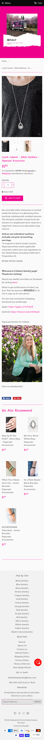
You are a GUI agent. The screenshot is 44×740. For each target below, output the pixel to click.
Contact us (22, 649)
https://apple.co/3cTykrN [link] (20, 307)
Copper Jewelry (22, 595)
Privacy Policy (22, 660)
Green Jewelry (22, 602)
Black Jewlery (22, 581)
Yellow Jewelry (22, 628)
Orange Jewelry (22, 606)
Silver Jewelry (22, 621)
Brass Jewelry (22, 588)
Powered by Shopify (21, 726)
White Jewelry (22, 624)
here (15, 282)
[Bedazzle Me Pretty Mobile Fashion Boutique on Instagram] (23, 713)
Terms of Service (22, 664)
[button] (22, 171)
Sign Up (37, 702)
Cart (39, 3)
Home (4, 61)
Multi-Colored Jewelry (22, 632)
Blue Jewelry (22, 584)
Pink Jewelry (22, 610)
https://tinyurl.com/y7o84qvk (25, 312)
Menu (8, 3)
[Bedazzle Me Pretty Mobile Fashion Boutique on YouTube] (28, 713)
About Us (22, 645)
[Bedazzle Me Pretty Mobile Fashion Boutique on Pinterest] (19, 713)
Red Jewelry (22, 617)
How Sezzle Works (22, 667)
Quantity (5, 180)
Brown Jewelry (22, 592)
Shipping (6, 173)
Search (22, 642)
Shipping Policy (22, 656)
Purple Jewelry (22, 613)
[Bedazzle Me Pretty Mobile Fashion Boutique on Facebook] (15, 713)
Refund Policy (22, 653)
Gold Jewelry (22, 599)
